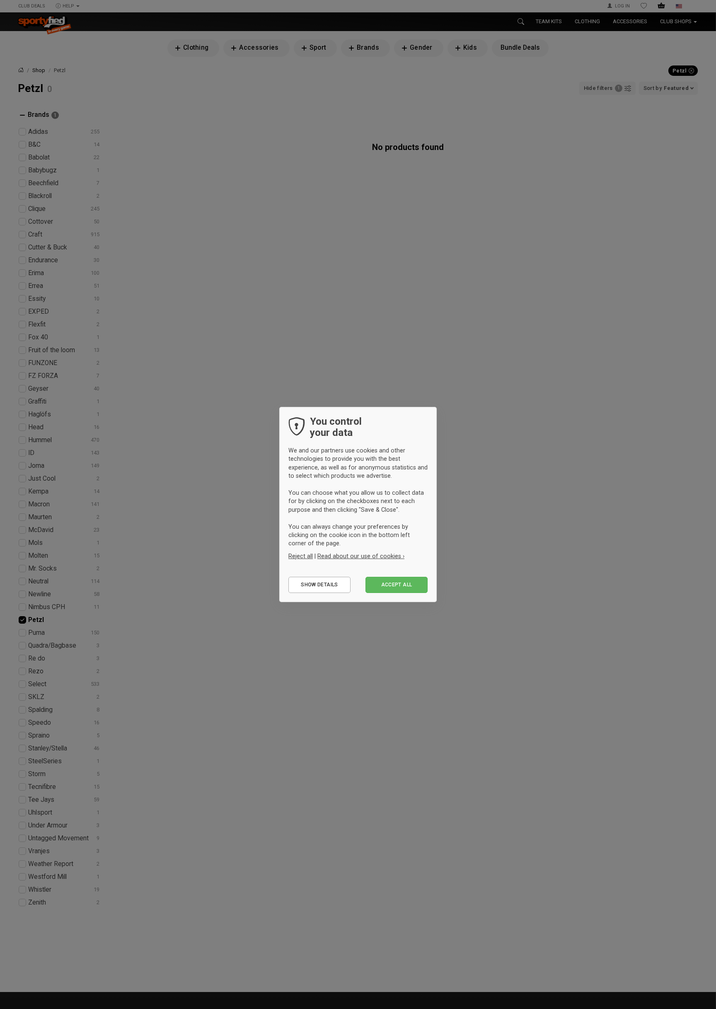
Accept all (396, 585)
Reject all (300, 556)
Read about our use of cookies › (360, 556)
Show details (319, 585)
